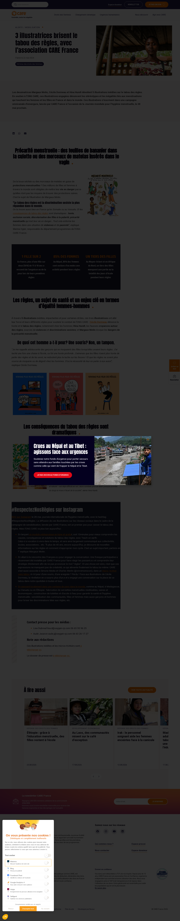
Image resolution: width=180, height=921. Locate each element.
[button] (5, 917)
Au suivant (45, 909)
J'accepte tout (28, 909)
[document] (90, 460)
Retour (11, 909)
